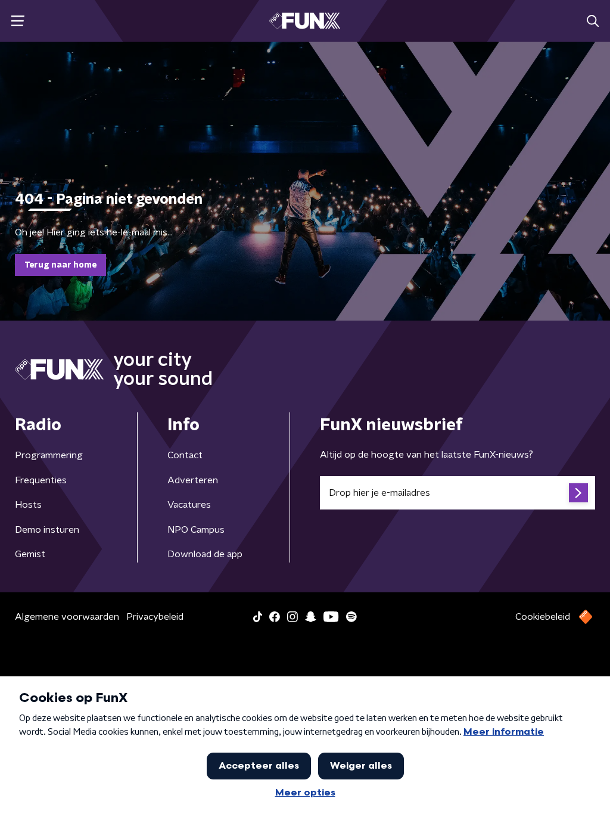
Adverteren (192, 480)
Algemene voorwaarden (67, 617)
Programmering (49, 455)
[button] (17, 21)
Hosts (28, 504)
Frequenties (41, 480)
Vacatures (189, 504)
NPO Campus (196, 530)
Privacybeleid (154, 617)
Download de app (204, 554)
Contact (185, 455)
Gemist (30, 554)
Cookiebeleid (542, 617)
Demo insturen (47, 530)
